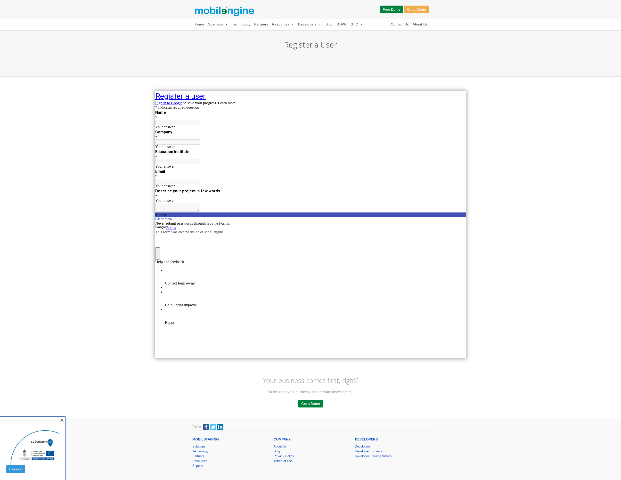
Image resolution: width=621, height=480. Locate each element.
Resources (280, 24)
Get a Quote (416, 9)
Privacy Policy (284, 456)
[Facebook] (206, 426)
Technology (241, 24)
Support (197, 466)
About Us (420, 24)
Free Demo (391, 9)
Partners (261, 24)
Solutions (215, 24)
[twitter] (213, 426)
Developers (307, 24)
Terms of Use (283, 461)
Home (199, 24)
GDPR (341, 24)
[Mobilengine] (225, 10)
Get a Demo (310, 404)
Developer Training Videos (373, 456)
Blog (329, 24)
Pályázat (15, 469)
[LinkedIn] (220, 426)
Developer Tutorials (368, 451)
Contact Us (400, 24)
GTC (354, 24)
